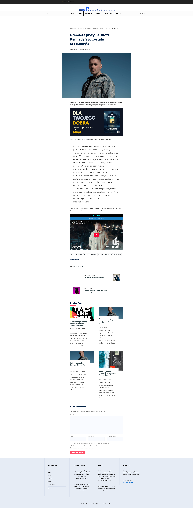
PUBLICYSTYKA (108, 13)
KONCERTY (88, 13)
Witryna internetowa (111, 436)
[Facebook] (142, 13)
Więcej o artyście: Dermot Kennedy (96, 218)
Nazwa (72, 436)
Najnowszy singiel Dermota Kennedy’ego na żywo (78, 365)
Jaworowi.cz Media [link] (128, 482)
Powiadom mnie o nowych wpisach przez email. (82, 448)
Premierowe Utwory (80, 330)
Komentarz (73, 414)
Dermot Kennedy (78, 266)
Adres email (91, 436)
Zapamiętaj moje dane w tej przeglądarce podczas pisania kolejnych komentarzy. (90, 443)
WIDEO (98, 13)
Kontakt (119, 13)
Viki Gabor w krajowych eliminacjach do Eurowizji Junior (96, 290)
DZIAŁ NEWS (84, 48)
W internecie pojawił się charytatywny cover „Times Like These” (78, 324)
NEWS (80, 13)
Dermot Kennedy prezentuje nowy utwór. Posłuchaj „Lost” (107, 373)
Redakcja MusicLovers (84, 28)
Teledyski (106, 327)
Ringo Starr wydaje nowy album (94, 276)
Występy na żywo (79, 371)
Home (72, 13)
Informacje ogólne (80, 30)
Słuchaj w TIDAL (96, 215)
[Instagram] (145, 13)
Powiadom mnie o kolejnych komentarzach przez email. (84, 445)
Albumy (114, 28)
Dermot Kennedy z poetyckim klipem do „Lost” (106, 321)
